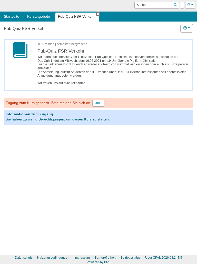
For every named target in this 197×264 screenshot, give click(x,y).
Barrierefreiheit (105, 257)
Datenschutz (23, 257)
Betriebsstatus (130, 257)
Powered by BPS (98, 262)
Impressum (82, 257)
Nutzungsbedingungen (53, 257)
